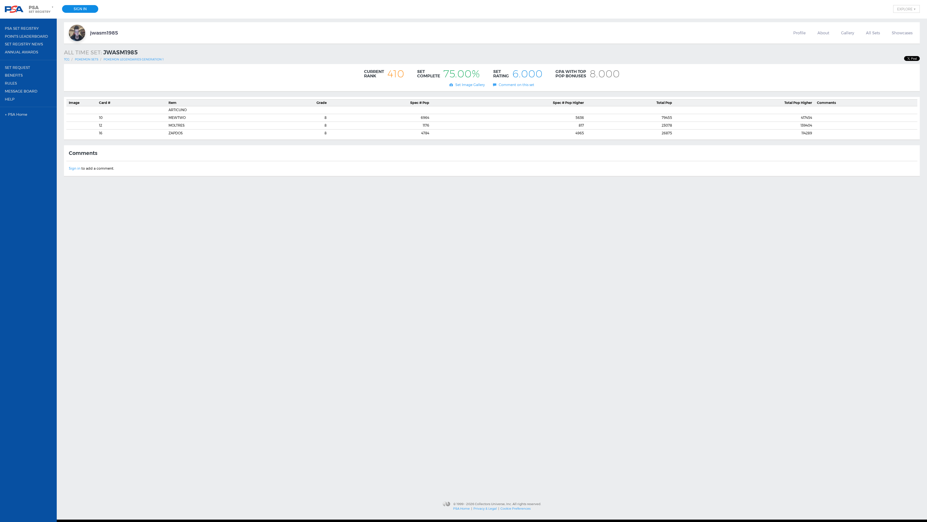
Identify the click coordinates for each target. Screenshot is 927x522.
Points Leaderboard (26, 36)
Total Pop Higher (798, 103)
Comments (826, 103)
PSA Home (461, 508)
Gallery (847, 32)
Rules (11, 83)
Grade (321, 103)
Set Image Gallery (470, 85)
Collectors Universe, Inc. (493, 504)
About (823, 32)
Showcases (902, 32)
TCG (67, 59)
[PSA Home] (16, 9)
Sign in (74, 168)
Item (172, 103)
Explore (906, 9)
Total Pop (664, 103)
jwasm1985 (104, 33)
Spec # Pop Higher (568, 103)
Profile (799, 32)
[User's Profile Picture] (77, 33)
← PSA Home (16, 114)
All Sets (873, 32)
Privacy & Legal (485, 508)
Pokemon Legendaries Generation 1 (133, 59)
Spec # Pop (419, 103)
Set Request (17, 67)
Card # (104, 103)
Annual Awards (21, 52)
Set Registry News (24, 44)
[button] (41, 9)
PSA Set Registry (22, 28)
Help (9, 99)
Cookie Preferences (515, 508)
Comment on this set (516, 85)
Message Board (21, 91)
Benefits (14, 75)
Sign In (80, 9)
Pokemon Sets (86, 59)
